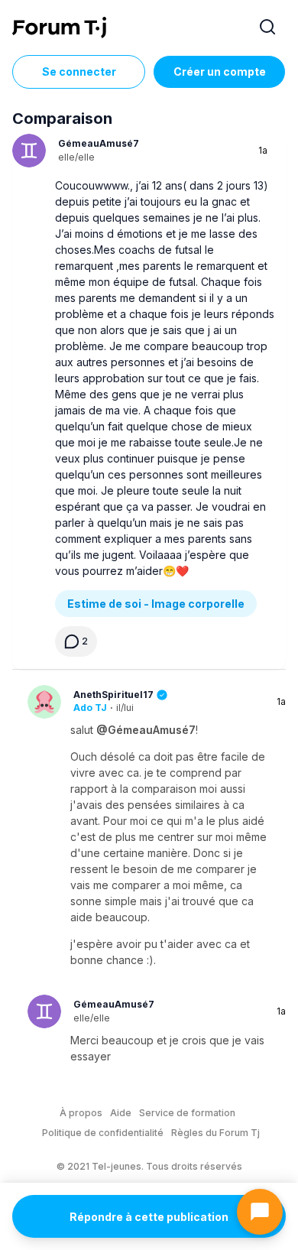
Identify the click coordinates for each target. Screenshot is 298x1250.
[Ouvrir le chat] (260, 1212)
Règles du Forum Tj (215, 1132)
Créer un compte (219, 71)
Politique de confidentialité (103, 1132)
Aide (120, 1113)
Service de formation (187, 1113)
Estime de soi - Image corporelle (156, 603)
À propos (81, 1113)
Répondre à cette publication (149, 1216)
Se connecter (79, 71)
